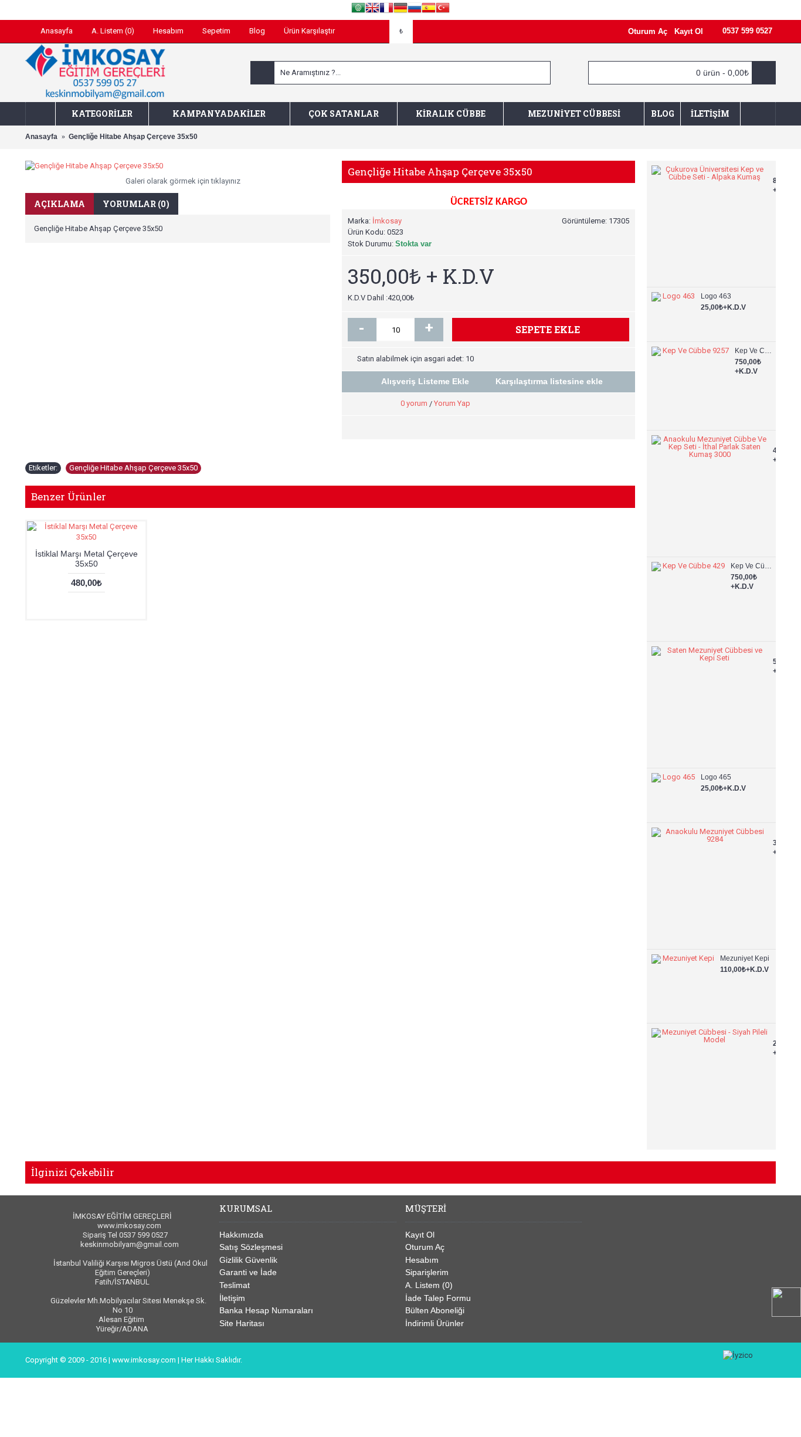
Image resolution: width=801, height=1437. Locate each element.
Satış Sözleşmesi (251, 1247)
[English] (372, 9)
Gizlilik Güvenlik (248, 1260)
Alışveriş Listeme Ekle (425, 381)
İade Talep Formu (438, 1298)
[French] (386, 9)
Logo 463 (716, 296)
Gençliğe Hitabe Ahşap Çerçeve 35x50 (133, 467)
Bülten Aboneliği (434, 1310)
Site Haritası (241, 1323)
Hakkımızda (241, 1234)
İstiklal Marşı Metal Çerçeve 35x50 (86, 558)
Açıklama (59, 203)
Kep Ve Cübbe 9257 (754, 351)
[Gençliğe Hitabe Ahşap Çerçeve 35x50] (177, 166)
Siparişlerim (427, 1272)
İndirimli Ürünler (434, 1323)
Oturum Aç (424, 1247)
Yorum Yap (452, 403)
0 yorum (413, 403)
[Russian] (415, 9)
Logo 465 (716, 777)
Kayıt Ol (420, 1234)
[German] (400, 9)
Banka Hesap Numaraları (266, 1310)
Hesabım (422, 1260)
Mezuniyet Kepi (744, 958)
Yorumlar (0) (136, 203)
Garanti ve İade (248, 1272)
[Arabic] (358, 9)
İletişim (232, 1298)
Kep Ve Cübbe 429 (752, 566)
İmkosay (387, 220)
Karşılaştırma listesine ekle (549, 381)
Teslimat (234, 1285)
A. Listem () (429, 1285)
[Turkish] (443, 9)
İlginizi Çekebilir (72, 1172)
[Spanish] (429, 9)
